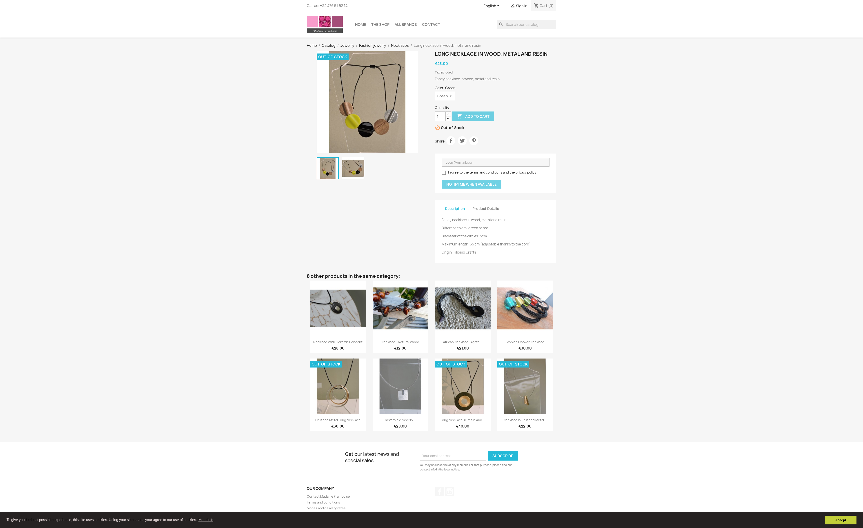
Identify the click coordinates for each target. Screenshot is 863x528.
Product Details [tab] (485, 208)
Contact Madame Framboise (328, 496)
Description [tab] (455, 208)
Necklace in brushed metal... (525, 420)
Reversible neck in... (400, 420)
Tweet (462, 140)
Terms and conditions (323, 502)
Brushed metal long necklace (338, 420)
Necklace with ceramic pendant (338, 342)
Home (360, 24)
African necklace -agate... (462, 342)
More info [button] (205, 520)
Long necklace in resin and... (462, 420)
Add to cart (473, 116)
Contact (431, 24)
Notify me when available (471, 184)
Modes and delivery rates (326, 508)
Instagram (449, 491)
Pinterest (473, 140)
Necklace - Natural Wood (400, 342)
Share (450, 140)
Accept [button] (840, 520)
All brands (406, 24)
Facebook (439, 491)
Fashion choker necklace (525, 342)
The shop (380, 24)
